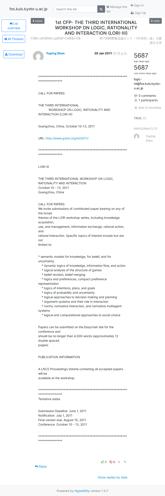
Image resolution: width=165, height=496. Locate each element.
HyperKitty (82, 491)
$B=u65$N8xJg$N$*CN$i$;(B (55, 38)
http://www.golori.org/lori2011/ (67, 138)
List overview (14, 26)
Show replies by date (112, 477)
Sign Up (140, 13)
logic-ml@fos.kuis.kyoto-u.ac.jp (147, 83)
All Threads (15, 39)
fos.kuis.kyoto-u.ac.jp (28, 9)
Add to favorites (150, 107)
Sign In (138, 5)
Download (15, 54)
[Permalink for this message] (125, 462)
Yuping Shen (55, 53)
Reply (42, 466)
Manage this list (117, 9)
